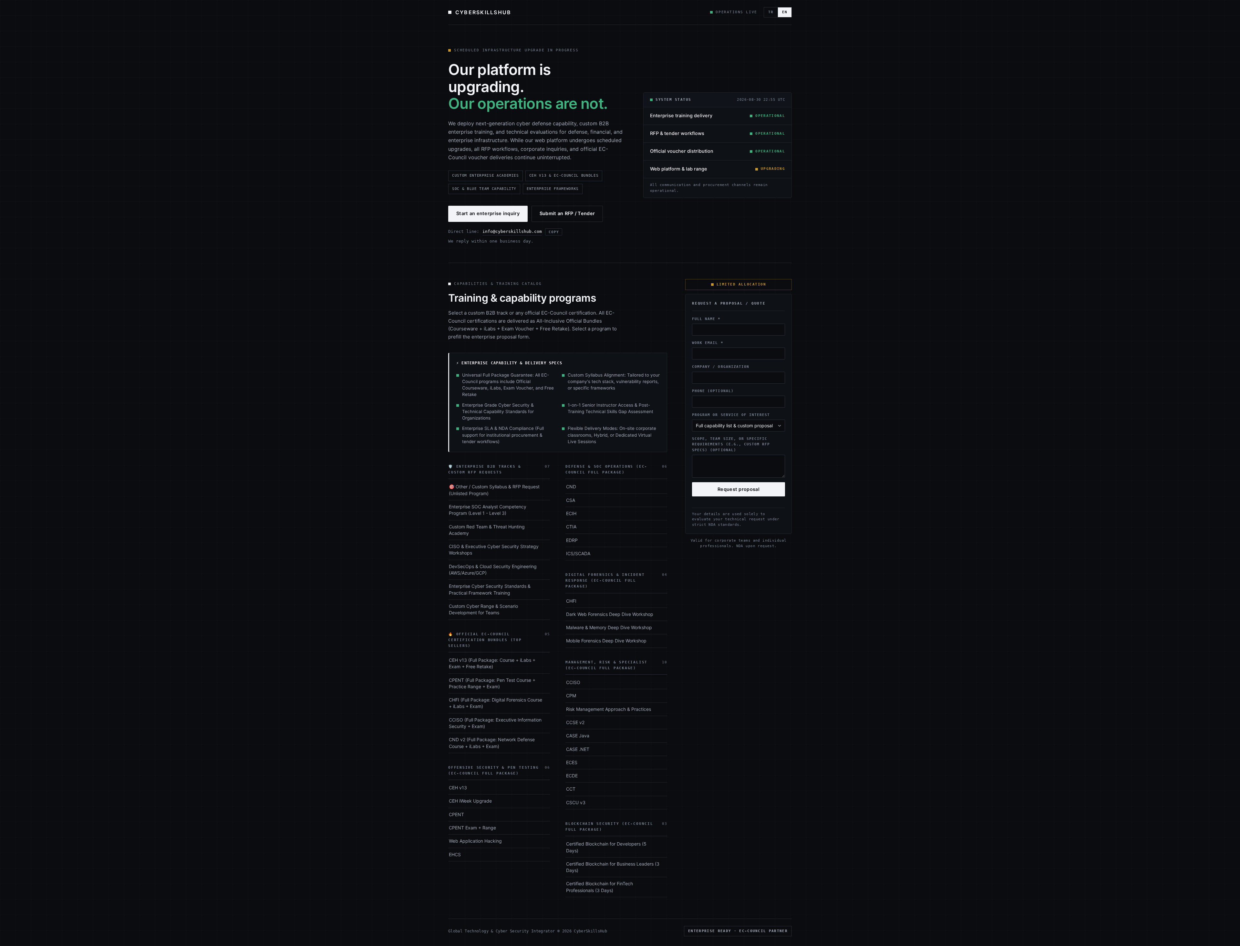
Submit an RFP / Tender (567, 213)
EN (784, 12)
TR (770, 12)
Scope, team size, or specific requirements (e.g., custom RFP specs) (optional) (731, 444)
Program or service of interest (731, 415)
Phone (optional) (713, 391)
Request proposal (739, 489)
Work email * (707, 343)
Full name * (706, 319)
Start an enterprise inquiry (488, 213)
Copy (554, 232)
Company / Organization (720, 367)
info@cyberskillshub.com (512, 231)
